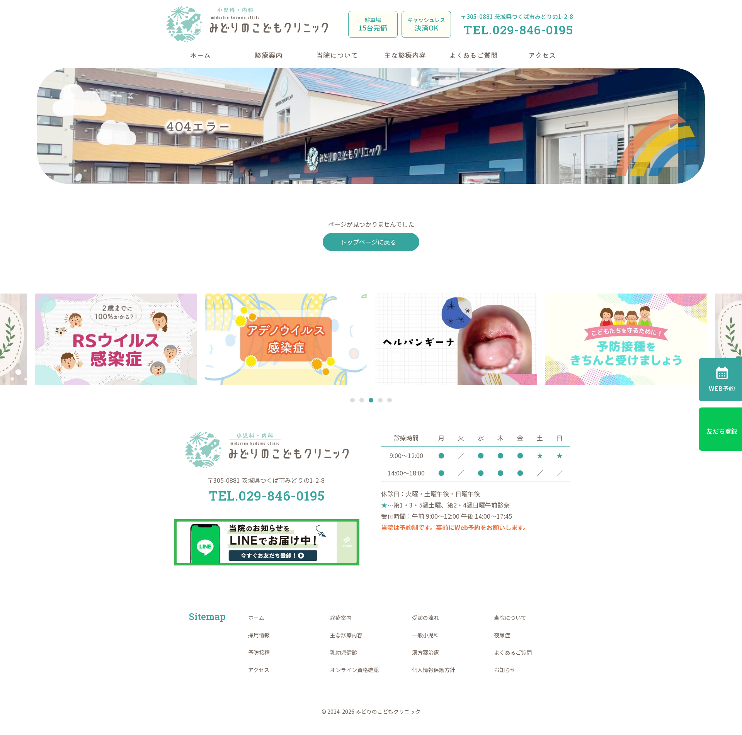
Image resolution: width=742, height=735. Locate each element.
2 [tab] (362, 400)
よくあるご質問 (473, 55)
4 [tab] (380, 400)
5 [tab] (389, 400)
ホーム (200, 55)
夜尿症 (502, 635)
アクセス (542, 55)
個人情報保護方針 (433, 670)
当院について (337, 55)
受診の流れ (425, 617)
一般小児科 (425, 635)
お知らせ (505, 670)
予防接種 (259, 652)
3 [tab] (371, 400)
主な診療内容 (405, 55)
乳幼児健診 (343, 652)
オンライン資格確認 (354, 670)
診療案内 (269, 55)
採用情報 (259, 635)
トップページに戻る (368, 241)
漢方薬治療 (425, 652)
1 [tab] (352, 400)
